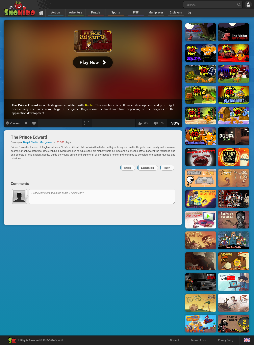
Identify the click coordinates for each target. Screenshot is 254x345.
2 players (176, 12)
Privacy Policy (226, 340)
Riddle (127, 167)
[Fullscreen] (86, 123)
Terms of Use (198, 340)
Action (55, 12)
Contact (174, 340)
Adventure (75, 12)
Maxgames (46, 142)
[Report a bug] (26, 123)
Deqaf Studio (30, 142)
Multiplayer (155, 12)
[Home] (41, 12)
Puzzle (95, 12)
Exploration (147, 167)
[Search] (239, 4)
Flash (167, 167)
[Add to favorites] (34, 123)
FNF (136, 12)
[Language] (247, 340)
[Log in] (248, 4)
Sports (115, 12)
